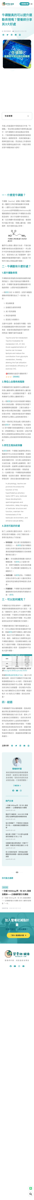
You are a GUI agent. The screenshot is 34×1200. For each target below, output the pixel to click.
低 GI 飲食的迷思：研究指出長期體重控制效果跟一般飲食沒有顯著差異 (17, 854)
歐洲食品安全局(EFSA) (14, 675)
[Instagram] (21, 791)
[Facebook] (13, 791)
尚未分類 (5, 887)
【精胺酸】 (16, 377)
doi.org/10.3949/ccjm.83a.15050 (15, 671)
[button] (31, 3)
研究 (7, 292)
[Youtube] (17, 791)
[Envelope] (23, 966)
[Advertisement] (17, 92)
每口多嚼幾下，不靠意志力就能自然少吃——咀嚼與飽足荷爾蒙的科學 (17, 825)
